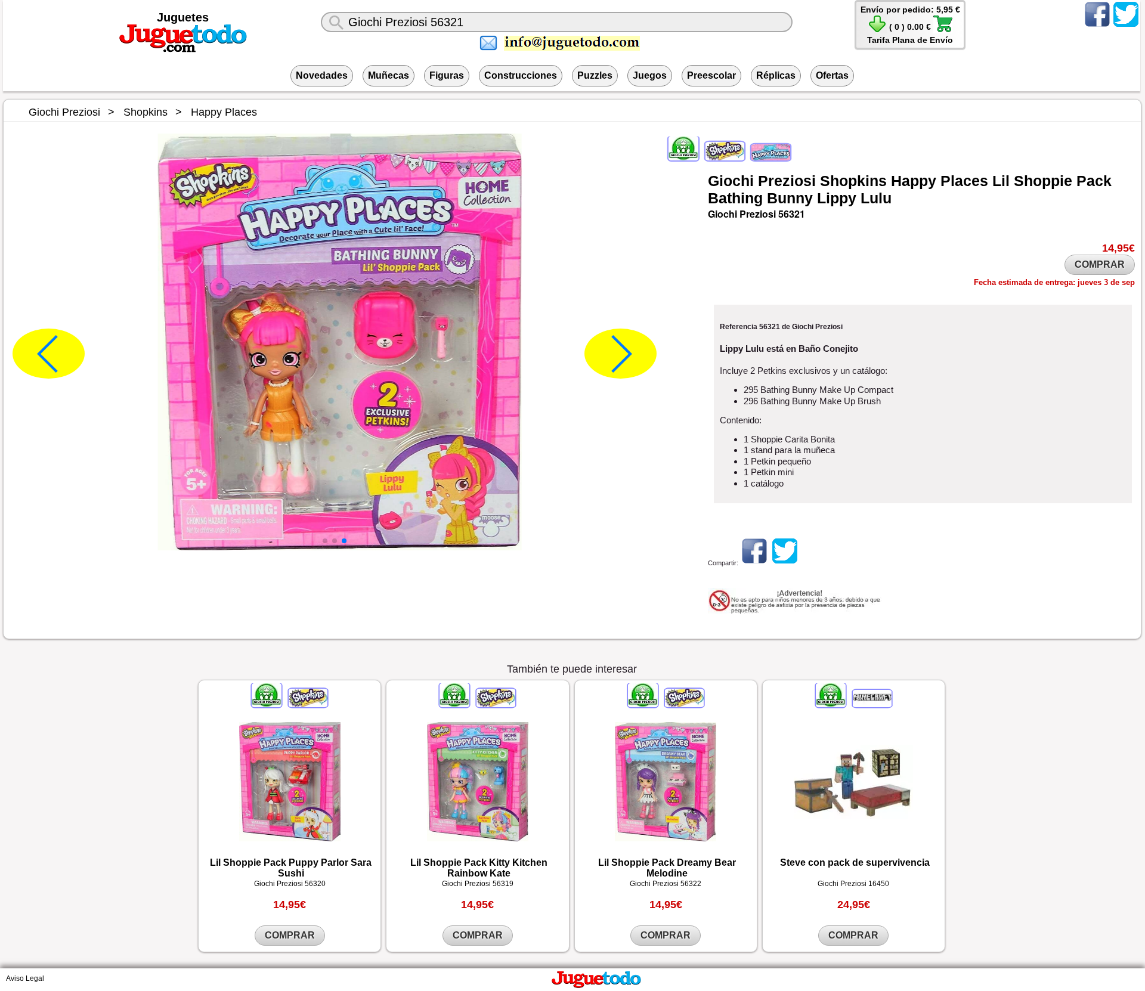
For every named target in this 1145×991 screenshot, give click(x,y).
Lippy (836, 198)
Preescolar (711, 75)
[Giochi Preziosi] (684, 158)
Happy (913, 180)
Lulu (876, 198)
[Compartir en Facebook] (754, 562)
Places (964, 180)
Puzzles (594, 75)
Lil (1001, 180)
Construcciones (520, 75)
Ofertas (832, 75)
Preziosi (787, 180)
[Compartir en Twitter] (784, 562)
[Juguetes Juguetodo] (183, 50)
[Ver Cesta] (877, 30)
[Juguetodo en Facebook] (1097, 26)
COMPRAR (1100, 264)
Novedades (322, 75)
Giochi (731, 180)
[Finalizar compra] (942, 30)
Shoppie (1043, 180)
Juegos (650, 75)
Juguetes (183, 17)
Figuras (446, 75)
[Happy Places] (770, 158)
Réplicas (776, 75)
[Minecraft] (871, 704)
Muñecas (388, 75)
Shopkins (853, 180)
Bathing (735, 198)
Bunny (790, 198)
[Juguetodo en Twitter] (1126, 26)
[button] (325, 540)
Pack (1094, 180)
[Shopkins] (725, 158)
